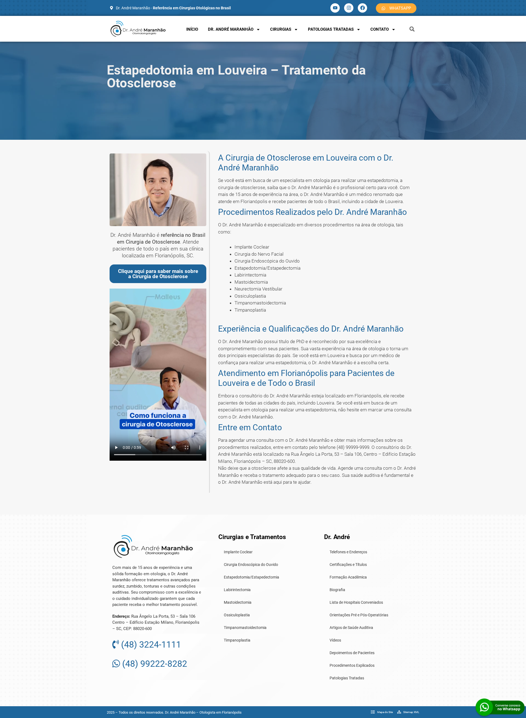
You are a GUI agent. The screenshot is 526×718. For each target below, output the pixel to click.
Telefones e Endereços (348, 552)
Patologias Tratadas (331, 29)
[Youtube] (335, 8)
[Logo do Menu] (138, 29)
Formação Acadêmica (348, 577)
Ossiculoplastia (237, 615)
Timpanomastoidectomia (245, 627)
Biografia (337, 590)
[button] (412, 29)
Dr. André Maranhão (230, 29)
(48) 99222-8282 (153, 664)
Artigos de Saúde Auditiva (351, 627)
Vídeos (335, 640)
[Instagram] (348, 8)
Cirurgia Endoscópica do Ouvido (251, 564)
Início (192, 29)
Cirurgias (280, 29)
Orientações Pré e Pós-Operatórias (359, 615)
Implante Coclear (238, 552)
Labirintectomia (237, 590)
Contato (379, 29)
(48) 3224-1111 (150, 644)
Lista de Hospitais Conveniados (356, 602)
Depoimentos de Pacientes (352, 653)
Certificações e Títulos (348, 564)
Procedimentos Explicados (352, 665)
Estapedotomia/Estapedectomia (251, 577)
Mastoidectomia (237, 602)
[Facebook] (362, 8)
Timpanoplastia (237, 640)
